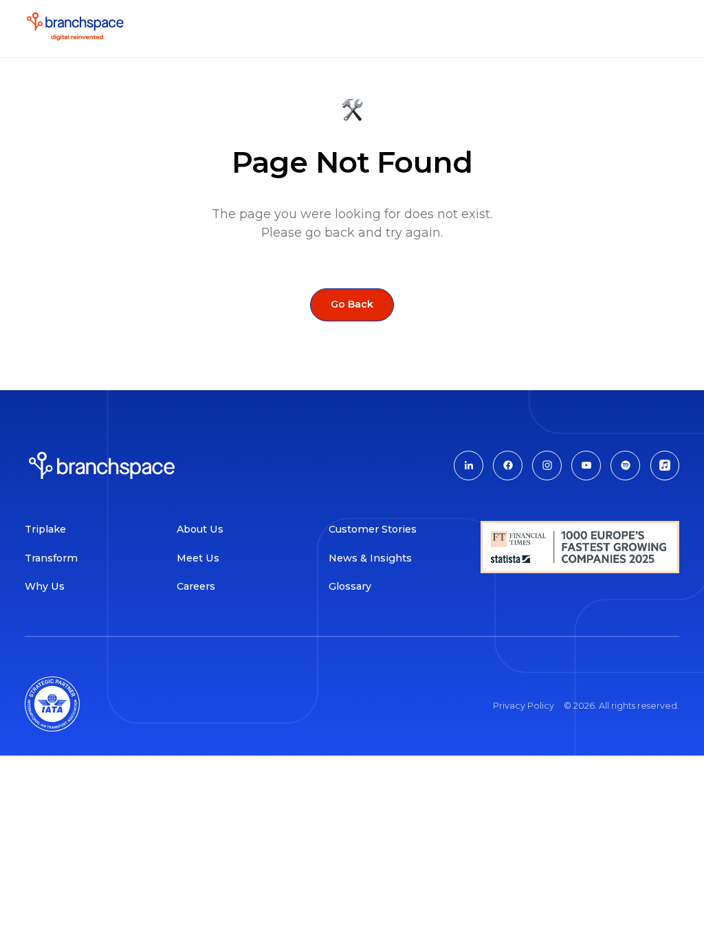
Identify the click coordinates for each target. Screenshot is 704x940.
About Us (200, 529)
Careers (196, 586)
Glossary (350, 586)
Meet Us (198, 558)
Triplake (45, 529)
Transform (51, 558)
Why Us (45, 586)
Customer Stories (373, 529)
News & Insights (373, 558)
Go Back (352, 304)
